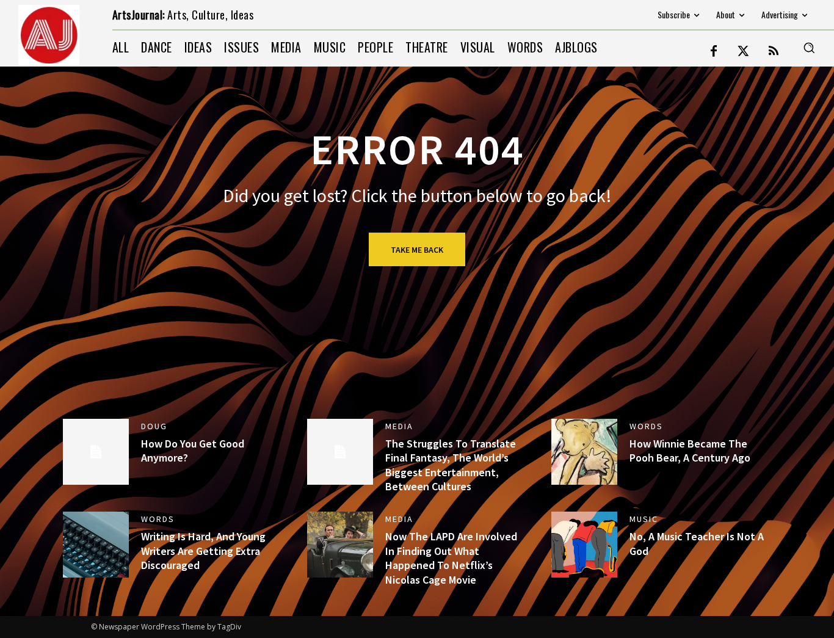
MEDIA (399, 426)
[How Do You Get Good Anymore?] (96, 452)
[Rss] (773, 51)
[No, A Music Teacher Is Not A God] (584, 545)
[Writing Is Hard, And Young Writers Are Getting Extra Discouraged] (96, 545)
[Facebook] (713, 51)
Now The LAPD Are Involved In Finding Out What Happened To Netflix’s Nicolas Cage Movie (451, 557)
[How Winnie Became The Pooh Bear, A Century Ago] (584, 452)
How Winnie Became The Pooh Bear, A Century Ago (689, 451)
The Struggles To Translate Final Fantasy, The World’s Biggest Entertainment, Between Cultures (450, 465)
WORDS (646, 426)
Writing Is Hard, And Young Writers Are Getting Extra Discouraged (203, 550)
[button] (809, 47)
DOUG (154, 426)
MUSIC (643, 519)
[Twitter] (743, 51)
